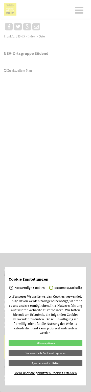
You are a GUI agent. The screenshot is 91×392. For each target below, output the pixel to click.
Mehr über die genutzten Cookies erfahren (45, 373)
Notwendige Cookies (29, 287)
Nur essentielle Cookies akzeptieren (45, 353)
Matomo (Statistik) (68, 287)
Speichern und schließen (45, 363)
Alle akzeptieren (45, 343)
